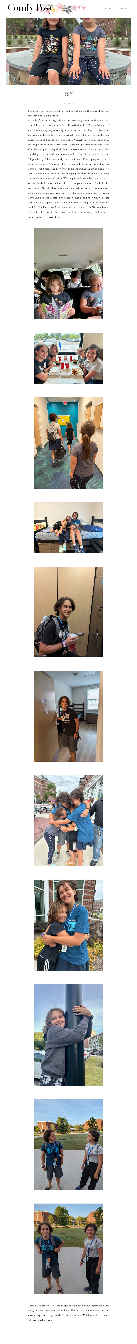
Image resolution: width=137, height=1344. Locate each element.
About (112, 9)
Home (103, 9)
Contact (124, 9)
